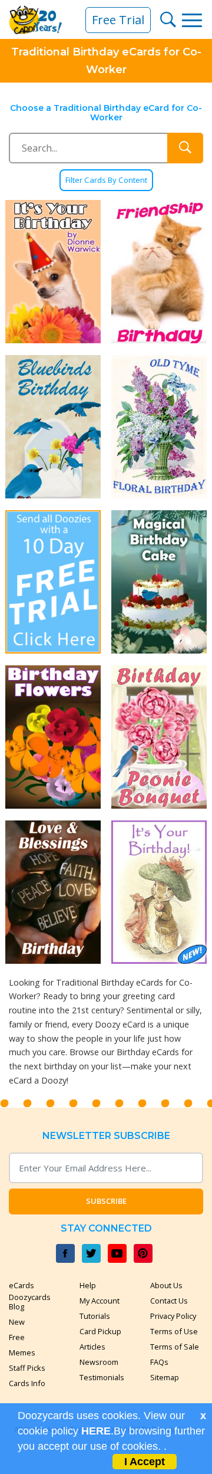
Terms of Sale (174, 1346)
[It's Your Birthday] (159, 892)
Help (88, 1285)
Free (17, 1337)
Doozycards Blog (30, 1301)
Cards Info (27, 1383)
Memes (22, 1352)
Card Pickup (100, 1331)
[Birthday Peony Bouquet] (159, 737)
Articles (92, 1346)
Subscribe (106, 1201)
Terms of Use (174, 1331)
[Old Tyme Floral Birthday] (159, 426)
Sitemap (164, 1377)
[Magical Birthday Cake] (159, 582)
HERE (96, 1431)
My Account (100, 1300)
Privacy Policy (173, 1316)
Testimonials (102, 1377)
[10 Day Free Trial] (53, 582)
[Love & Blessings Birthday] (53, 892)
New (17, 1322)
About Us (166, 1285)
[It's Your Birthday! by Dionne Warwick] (53, 271)
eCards (21, 1285)
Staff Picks (27, 1368)
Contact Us (169, 1300)
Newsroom (99, 1362)
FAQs (159, 1362)
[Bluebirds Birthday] (53, 426)
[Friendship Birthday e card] (159, 271)
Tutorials (95, 1316)
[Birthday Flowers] (53, 737)
